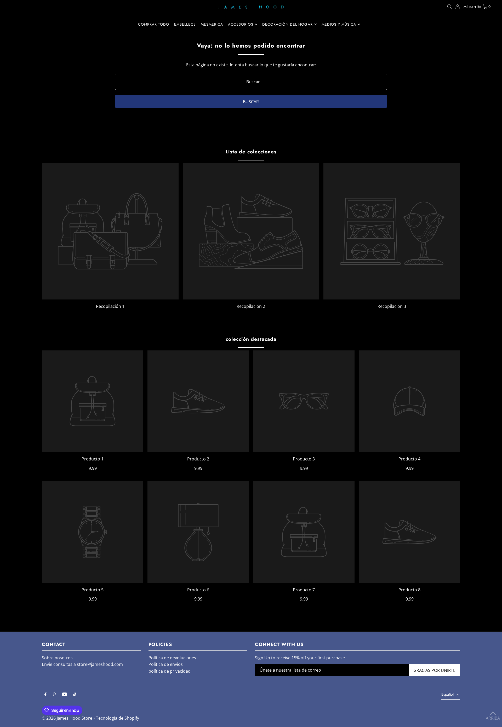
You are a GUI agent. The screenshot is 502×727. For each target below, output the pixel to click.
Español (447, 694)
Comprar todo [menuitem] (153, 24)
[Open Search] (449, 6)
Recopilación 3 (392, 306)
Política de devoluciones (172, 658)
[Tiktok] (74, 695)
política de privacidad (170, 671)
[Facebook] (45, 695)
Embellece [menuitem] (185, 24)
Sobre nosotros (57, 658)
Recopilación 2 (251, 306)
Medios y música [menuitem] (339, 24)
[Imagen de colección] (110, 231)
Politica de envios (166, 664)
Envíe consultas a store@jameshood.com (82, 664)
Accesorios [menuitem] (240, 24)
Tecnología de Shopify (117, 718)
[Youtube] (64, 695)
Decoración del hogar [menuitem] (287, 24)
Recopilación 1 (110, 306)
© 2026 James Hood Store (67, 718)
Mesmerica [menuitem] (212, 24)
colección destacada (251, 339)
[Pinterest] (54, 695)
